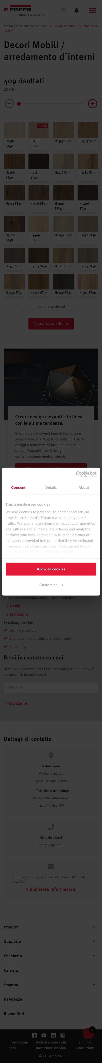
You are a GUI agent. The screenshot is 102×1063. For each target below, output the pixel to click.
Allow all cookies (51, 569)
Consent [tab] (18, 487)
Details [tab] (51, 487)
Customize (48, 585)
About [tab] (84, 487)
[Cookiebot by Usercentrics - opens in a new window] (76, 474)
